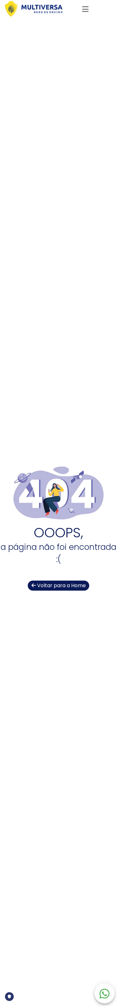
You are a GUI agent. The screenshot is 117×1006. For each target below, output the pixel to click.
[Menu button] (85, 8)
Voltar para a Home (61, 585)
